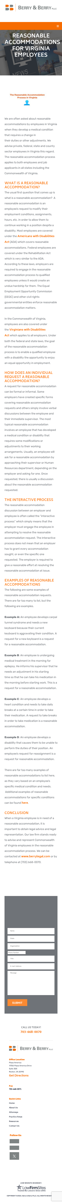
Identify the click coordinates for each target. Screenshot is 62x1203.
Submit (17, 1002)
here (25, 803)
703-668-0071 (15, 1089)
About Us (13, 1108)
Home (12, 1103)
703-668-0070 (31, 1032)
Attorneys (13, 1112)
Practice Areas (15, 1117)
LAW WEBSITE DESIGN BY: (31, 1183)
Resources (14, 1121)
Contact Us (14, 1126)
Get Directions (19, 1075)
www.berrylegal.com (35, 856)
